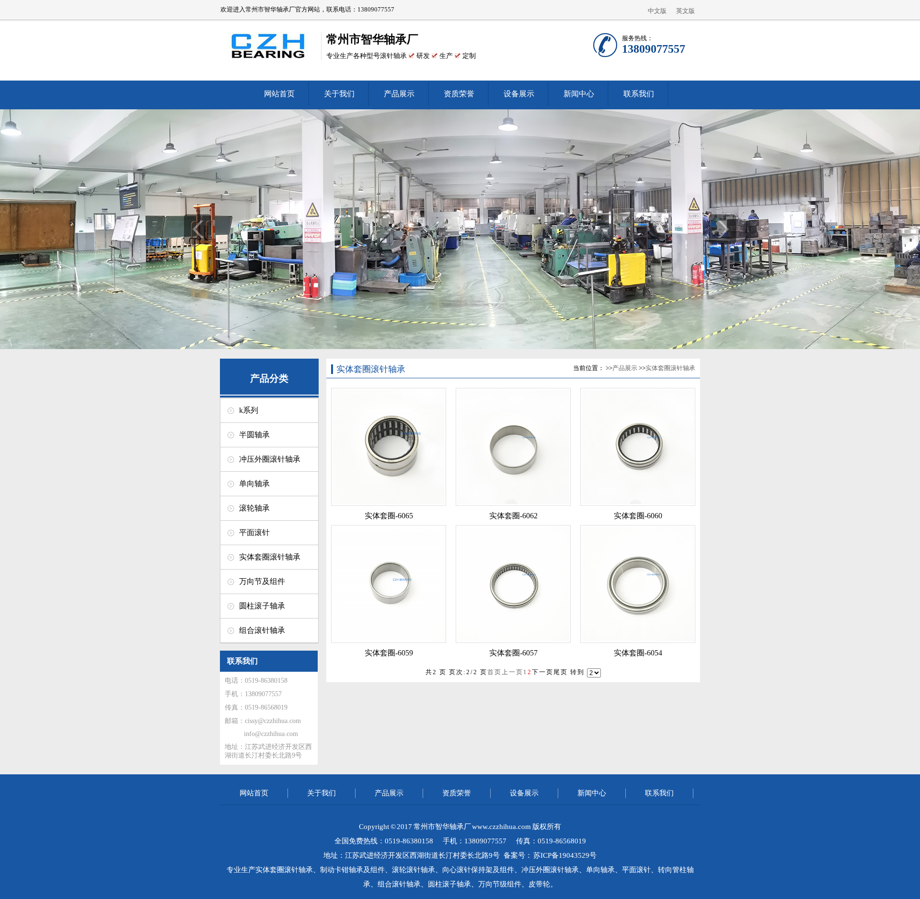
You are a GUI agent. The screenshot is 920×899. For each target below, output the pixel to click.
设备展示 (519, 94)
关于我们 (339, 94)
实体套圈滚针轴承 (670, 368)
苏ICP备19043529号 (564, 855)
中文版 (657, 10)
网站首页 (279, 94)
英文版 (685, 10)
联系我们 (638, 94)
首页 (494, 672)
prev (197, 229)
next (722, 229)
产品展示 (399, 94)
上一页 (512, 672)
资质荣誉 (459, 94)
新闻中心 (579, 94)
